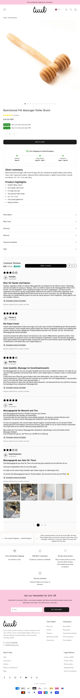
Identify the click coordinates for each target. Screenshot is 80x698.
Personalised (67, 640)
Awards (49, 630)
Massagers (66, 630)
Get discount (56, 609)
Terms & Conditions (70, 671)
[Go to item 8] (44, 104)
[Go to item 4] (33, 104)
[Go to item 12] (55, 104)
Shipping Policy (69, 667)
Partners (49, 633)
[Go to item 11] (52, 104)
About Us (50, 626)
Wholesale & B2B (52, 637)
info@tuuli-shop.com (12, 645)
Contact (5, 664)
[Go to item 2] (28, 104)
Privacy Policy (68, 660)
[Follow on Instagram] (15, 677)
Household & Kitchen (70, 633)
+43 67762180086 (11, 642)
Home (5, 17)
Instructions (7, 660)
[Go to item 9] (47, 104)
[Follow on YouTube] (26, 677)
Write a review (46, 266)
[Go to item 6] (38, 104)
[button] (8, 115)
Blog (4, 671)
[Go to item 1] (25, 104)
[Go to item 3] (30, 104)
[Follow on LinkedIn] (37, 677)
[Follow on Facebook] (4, 677)
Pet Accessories (12, 17)
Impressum (50, 640)
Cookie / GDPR (69, 657)
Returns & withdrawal (10, 667)
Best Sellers (67, 626)
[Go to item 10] (49, 104)
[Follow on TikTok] (31, 677)
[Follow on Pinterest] (21, 677)
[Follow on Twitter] (10, 677)
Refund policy (68, 664)
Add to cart (40, 142)
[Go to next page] (46, 525)
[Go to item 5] (36, 104)
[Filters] (69, 266)
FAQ (4, 657)
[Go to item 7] (41, 104)
